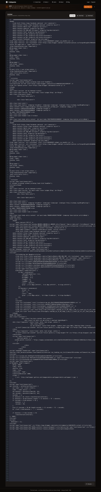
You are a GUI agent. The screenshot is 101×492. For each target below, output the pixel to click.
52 (7, 110)
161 (7, 304)
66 (7, 135)
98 (7, 192)
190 (7, 356)
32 (7, 74)
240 (7, 445)
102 (7, 199)
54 (7, 114)
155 (7, 293)
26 (7, 64)
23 (7, 58)
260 (7, 480)
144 (7, 274)
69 (7, 140)
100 (7, 195)
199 (7, 372)
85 (7, 169)
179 (7, 336)
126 (7, 242)
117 (7, 226)
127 (7, 244)
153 (7, 290)
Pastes (46, 2)
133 (7, 254)
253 (7, 468)
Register (93, 2)
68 (7, 139)
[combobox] (89, 484)
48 (7, 103)
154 (7, 292)
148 (7, 281)
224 (7, 416)
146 (7, 277)
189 (7, 354)
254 (7, 469)
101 (7, 197)
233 (7, 432)
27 (7, 66)
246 (7, 455)
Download (90, 15)
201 (7, 375)
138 (7, 263)
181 (7, 340)
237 (7, 439)
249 (7, 461)
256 (7, 473)
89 (7, 176)
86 (7, 171)
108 (7, 210)
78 (7, 156)
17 (7, 48)
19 (7, 51)
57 (7, 119)
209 (7, 389)
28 (7, 67)
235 (7, 436)
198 (7, 370)
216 (7, 402)
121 (7, 233)
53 (7, 112)
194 (7, 363)
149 (7, 283)
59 (7, 123)
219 (7, 407)
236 (7, 437)
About (61, 2)
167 (7, 315)
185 (7, 347)
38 (7, 85)
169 (7, 318)
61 (7, 126)
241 (7, 446)
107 (7, 208)
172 (7, 324)
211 (7, 393)
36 (7, 82)
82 (7, 163)
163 (7, 308)
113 (7, 219)
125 (7, 240)
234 (7, 434)
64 (7, 131)
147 (7, 279)
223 (7, 414)
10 (7, 35)
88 (7, 174)
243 (7, 450)
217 (7, 404)
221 (7, 411)
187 (7, 350)
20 (7, 53)
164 (7, 309)
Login (88, 2)
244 (7, 452)
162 (7, 306)
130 (7, 249)
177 (7, 332)
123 (7, 236)
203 (7, 379)
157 (7, 297)
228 (7, 423)
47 (7, 101)
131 (7, 251)
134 (7, 256)
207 (7, 386)
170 (7, 320)
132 (7, 252)
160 (7, 302)
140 (7, 267)
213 (7, 397)
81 (7, 162)
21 (7, 55)
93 (7, 183)
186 (7, 349)
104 (7, 203)
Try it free (87, 6)
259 (7, 478)
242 (7, 448)
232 (7, 430)
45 (7, 98)
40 (7, 89)
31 (7, 73)
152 (7, 288)
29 (7, 69)
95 (7, 187)
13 (7, 41)
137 (7, 261)
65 (7, 133)
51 (7, 108)
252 (7, 466)
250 (7, 462)
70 (7, 142)
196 (7, 366)
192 (7, 359)
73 (7, 147)
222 (7, 413)
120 (7, 231)
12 (7, 39)
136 (7, 260)
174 (7, 327)
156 (7, 295)
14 (7, 42)
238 (7, 441)
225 (7, 418)
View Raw (81, 15)
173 (7, 325)
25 (7, 62)
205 (7, 382)
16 (7, 46)
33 (7, 76)
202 (7, 377)
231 (7, 429)
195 (7, 365)
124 (7, 238)
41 (7, 90)
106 (7, 206)
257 (7, 475)
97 (7, 190)
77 (7, 155)
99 (7, 194)
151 (7, 286)
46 (7, 99)
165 (7, 311)
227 (7, 421)
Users (54, 2)
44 (7, 96)
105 (7, 204)
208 (7, 388)
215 (7, 400)
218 (7, 405)
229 (7, 425)
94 (7, 185)
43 (7, 94)
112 (7, 217)
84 (7, 167)
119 (7, 229)
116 (7, 224)
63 (7, 130)
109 (7, 211)
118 (7, 228)
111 (7, 215)
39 (7, 87)
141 (7, 268)
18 (7, 50)
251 (7, 464)
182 (7, 341)
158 (7, 299)
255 (7, 471)
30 (7, 71)
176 (7, 331)
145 (7, 276)
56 (7, 117)
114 (7, 220)
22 (7, 57)
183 (7, 343)
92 (7, 181)
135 (7, 258)
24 (7, 60)
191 (7, 357)
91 (7, 179)
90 (7, 178)
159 (7, 300)
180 (7, 338)
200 (7, 373)
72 (7, 146)
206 (7, 384)
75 (7, 151)
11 (7, 37)
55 (7, 115)
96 (7, 188)
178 (7, 334)
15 (7, 44)
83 (7, 165)
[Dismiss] (94, 7)
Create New (38, 2)
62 (7, 128)
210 (7, 391)
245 (7, 453)
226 (7, 420)
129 (7, 247)
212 (7, 395)
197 (7, 368)
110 (7, 213)
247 (7, 457)
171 (7, 322)
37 (7, 83)
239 (7, 443)
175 (7, 329)
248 (7, 459)
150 (7, 284)
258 (7, 477)
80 (7, 160)
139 (7, 265)
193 (7, 361)
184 (7, 345)
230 (7, 427)
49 (7, 105)
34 (7, 78)
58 (7, 121)
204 (7, 381)
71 (7, 144)
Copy (73, 15)
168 (7, 316)
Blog (69, 2)
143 (7, 272)
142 (7, 270)
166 (7, 313)
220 (7, 409)
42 (7, 92)
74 (7, 149)
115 (7, 222)
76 (7, 153)
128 (7, 245)
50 (7, 107)
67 (7, 137)
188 (7, 352)
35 (7, 80)
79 (7, 158)
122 (7, 235)
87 (7, 172)
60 (7, 124)
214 (7, 398)
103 (7, 201)
